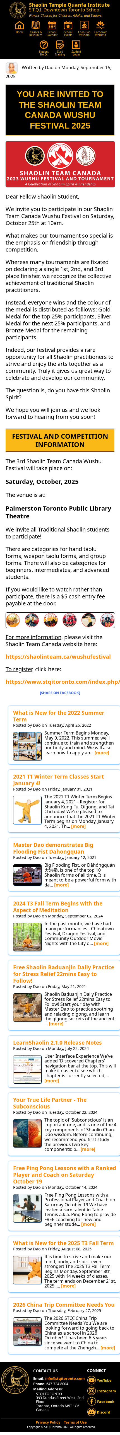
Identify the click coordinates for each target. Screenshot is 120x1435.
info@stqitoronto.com (65, 1378)
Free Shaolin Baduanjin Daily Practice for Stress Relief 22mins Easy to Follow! (63, 973)
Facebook (105, 1401)
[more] (102, 753)
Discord (103, 1412)
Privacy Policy (48, 1422)
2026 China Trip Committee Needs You (64, 1304)
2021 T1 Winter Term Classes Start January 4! (58, 780)
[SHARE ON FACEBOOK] (60, 692)
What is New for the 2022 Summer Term (58, 716)
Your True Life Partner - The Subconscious (50, 1103)
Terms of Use (75, 1422)
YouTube (104, 1380)
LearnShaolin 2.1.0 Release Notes (57, 1042)
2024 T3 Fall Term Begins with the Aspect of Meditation (57, 907)
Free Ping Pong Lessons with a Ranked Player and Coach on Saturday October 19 (64, 1174)
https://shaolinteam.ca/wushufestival (58, 656)
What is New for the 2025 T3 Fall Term (63, 1243)
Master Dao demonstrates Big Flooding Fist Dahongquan (53, 848)
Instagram (106, 1390)
